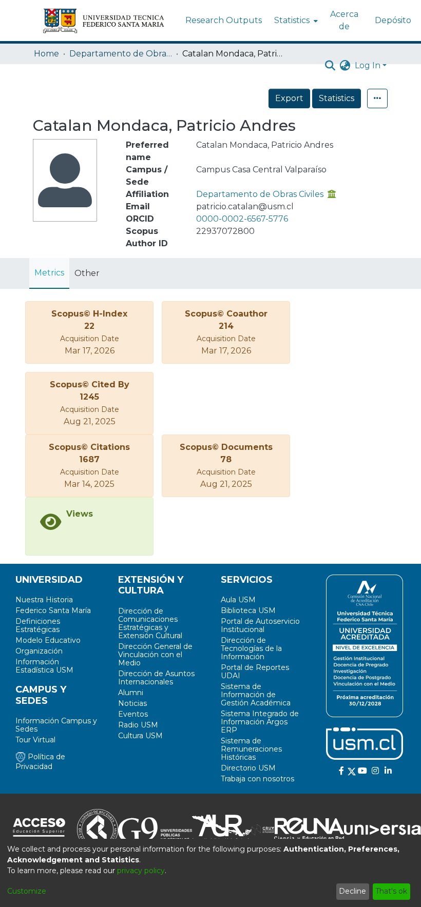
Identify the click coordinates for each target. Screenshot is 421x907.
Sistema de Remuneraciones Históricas (251, 749)
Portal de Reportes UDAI (255, 671)
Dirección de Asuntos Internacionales (156, 677)
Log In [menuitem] (367, 65)
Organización (39, 651)
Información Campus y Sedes (56, 725)
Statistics (336, 98)
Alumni (130, 692)
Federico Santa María (53, 610)
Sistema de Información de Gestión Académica (256, 694)
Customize (26, 891)
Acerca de (344, 20)
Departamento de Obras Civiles (120, 53)
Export (289, 98)
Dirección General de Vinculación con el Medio (155, 654)
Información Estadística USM (44, 666)
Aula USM (238, 599)
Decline (352, 891)
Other (87, 273)
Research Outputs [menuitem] (223, 20)
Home (46, 53)
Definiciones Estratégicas (37, 625)
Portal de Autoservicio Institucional (260, 625)
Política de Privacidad (40, 761)
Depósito (393, 20)
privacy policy (141, 870)
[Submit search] (330, 66)
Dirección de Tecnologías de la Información (251, 648)
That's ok (391, 891)
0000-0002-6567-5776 (242, 219)
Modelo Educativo (48, 640)
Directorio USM (248, 768)
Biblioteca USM (248, 610)
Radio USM (138, 724)
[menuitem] (295, 20)
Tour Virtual (35, 739)
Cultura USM (140, 735)
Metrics (49, 273)
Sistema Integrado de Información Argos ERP (260, 722)
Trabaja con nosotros (257, 778)
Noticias (132, 703)
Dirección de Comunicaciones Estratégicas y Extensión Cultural (150, 623)
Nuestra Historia (44, 599)
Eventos (133, 714)
